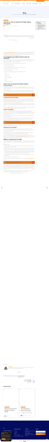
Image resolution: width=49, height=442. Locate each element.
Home (13, 14)
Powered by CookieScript (6, 440)
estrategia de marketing (9, 108)
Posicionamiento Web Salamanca (10, 52)
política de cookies (27, 440)
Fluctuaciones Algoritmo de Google (18, 436)
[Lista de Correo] (40, 432)
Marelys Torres (24, 415)
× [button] (10, 432)
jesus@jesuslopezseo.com (30, 433)
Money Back (15, 432)
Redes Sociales (19, 14)
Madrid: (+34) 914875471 (7, 1)
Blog (16, 14)
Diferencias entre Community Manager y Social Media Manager (11, 410)
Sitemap (15, 433)
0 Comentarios (16, 25)
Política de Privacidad (17, 434)
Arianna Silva (6, 25)
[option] (11, 403)
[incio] (4, 428)
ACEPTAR (24, 441)
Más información (3, 437)
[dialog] (6, 436)
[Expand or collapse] (44, 23)
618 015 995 (30, 434)
